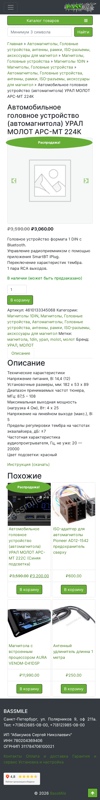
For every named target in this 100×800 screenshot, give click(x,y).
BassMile (58, 793)
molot (55, 339)
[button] (14, 180)
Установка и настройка (41, 762)
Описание (20, 353)
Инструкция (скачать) (28, 464)
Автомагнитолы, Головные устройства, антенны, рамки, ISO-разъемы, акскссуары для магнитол (48, 49)
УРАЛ (12, 345)
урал (43, 339)
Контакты (13, 756)
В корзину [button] (29, 589)
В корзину (20, 300)
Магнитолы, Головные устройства (40, 67)
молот (69, 339)
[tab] (20, 353)
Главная (15, 43)
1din (33, 339)
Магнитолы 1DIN (69, 61)
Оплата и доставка (47, 756)
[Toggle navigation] (10, 7)
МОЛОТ (26, 345)
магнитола (17, 339)
